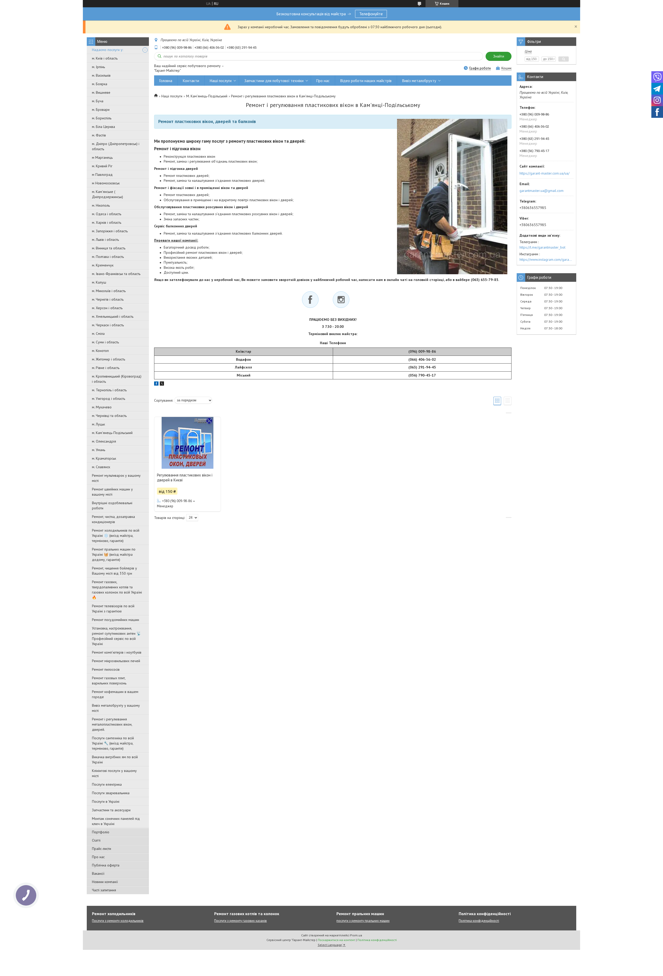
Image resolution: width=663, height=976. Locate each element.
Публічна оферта (105, 865)
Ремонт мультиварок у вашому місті (116, 478)
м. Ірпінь (98, 66)
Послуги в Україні (105, 801)
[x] (162, 384)
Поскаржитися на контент (336, 940)
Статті (96, 840)
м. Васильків (101, 75)
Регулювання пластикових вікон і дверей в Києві (184, 477)
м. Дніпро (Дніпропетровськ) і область (115, 146)
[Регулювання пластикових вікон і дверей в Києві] (187, 443)
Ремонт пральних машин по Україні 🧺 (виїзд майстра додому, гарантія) (113, 554)
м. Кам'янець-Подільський (112, 432)
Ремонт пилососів (106, 669)
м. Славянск (101, 467)
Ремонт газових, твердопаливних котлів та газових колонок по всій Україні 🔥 (117, 590)
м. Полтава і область (108, 256)
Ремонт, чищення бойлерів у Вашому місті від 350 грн (114, 571)
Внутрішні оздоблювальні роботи (112, 505)
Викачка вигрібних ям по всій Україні (115, 759)
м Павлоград (102, 174)
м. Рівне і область (105, 367)
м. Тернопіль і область (109, 390)
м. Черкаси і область (108, 325)
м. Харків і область (106, 222)
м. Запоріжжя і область (110, 231)
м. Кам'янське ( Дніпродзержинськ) (107, 194)
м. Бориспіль (101, 118)
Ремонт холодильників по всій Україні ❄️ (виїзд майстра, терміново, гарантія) (115, 535)
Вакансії (98, 873)
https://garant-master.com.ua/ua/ (545, 173)
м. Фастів (99, 135)
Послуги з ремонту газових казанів (240, 921)
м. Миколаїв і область (109, 290)
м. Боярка (99, 84)
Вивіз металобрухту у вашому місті (116, 708)
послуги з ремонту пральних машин (363, 921)
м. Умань (98, 449)
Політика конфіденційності (479, 921)
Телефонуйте (371, 13)
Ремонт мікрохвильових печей (116, 661)
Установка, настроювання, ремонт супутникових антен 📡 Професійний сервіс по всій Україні (116, 636)
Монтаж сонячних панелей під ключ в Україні (116, 821)
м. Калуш (99, 282)
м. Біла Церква (103, 126)
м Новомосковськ (106, 183)
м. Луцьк (98, 424)
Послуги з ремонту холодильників (117, 921)
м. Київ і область (105, 58)
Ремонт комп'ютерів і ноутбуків (116, 652)
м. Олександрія (104, 441)
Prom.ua (356, 935)
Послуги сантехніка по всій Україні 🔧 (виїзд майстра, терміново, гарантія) (113, 743)
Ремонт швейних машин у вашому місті (112, 492)
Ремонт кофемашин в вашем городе (115, 694)
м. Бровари (101, 109)
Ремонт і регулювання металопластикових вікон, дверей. (112, 724)
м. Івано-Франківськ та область (116, 273)
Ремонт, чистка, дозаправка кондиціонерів (113, 519)
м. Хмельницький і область (112, 316)
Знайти (498, 56)
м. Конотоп (100, 350)
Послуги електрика (107, 784)
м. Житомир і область (108, 359)
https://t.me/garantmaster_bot (542, 247)
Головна (165, 81)
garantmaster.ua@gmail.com (542, 190)
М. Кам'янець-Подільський (206, 96)
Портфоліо (100, 832)
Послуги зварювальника (110, 793)
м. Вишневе (101, 92)
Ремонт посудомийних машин (115, 619)
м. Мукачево (102, 407)
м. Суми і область (105, 342)
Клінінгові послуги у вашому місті (114, 773)
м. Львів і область (105, 239)
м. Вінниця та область (108, 248)
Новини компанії (105, 881)
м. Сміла (98, 333)
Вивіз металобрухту (419, 81)
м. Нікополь (101, 205)
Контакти (191, 81)
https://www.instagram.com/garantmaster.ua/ (546, 259)
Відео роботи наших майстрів (366, 81)
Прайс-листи (101, 848)
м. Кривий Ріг (102, 166)
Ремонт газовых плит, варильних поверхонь (109, 680)
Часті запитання (104, 890)
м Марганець (102, 157)
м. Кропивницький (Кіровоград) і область (116, 379)
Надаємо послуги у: (107, 49)
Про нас (98, 857)
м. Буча (97, 101)
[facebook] (156, 384)
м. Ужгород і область (108, 398)
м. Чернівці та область (109, 415)
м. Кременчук (102, 265)
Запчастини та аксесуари (111, 810)
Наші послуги (221, 81)
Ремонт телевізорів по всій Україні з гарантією (113, 608)
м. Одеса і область (106, 214)
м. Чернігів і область (108, 299)
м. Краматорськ (104, 458)
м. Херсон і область (107, 308)
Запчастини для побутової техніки (274, 81)
